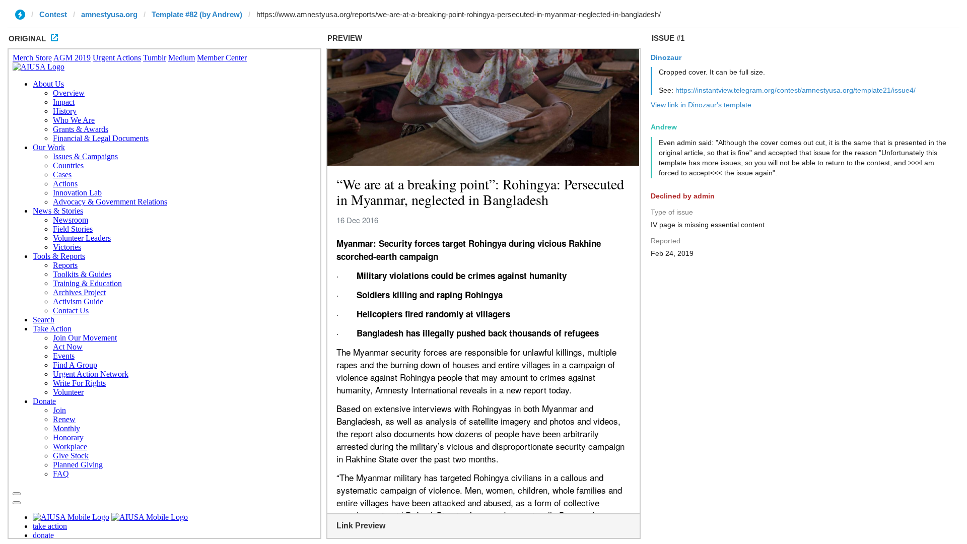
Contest (53, 14)
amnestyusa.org (109, 14)
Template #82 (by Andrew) (197, 14)
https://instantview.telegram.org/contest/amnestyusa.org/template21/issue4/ (795, 90)
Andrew (664, 127)
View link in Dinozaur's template (701, 105)
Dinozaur (666, 57)
